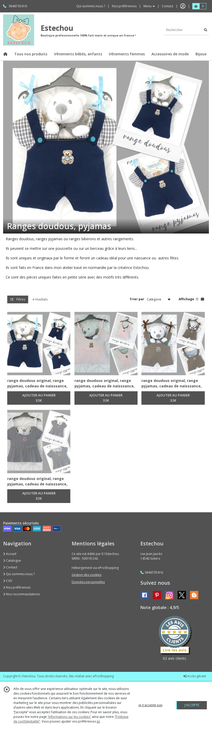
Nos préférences (18, 587)
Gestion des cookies (86, 575)
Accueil (10, 554)
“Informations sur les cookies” (69, 717)
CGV (8, 580)
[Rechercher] (205, 30)
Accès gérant (196, 676)
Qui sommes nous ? (20, 574)
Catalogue (13, 560)
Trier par (137, 299)
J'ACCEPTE (192, 705)
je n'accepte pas (150, 705)
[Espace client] (182, 6)
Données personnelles (88, 582)
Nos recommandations (22, 594)
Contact (167, 6)
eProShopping (103, 676)
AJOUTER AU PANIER (39, 398)
